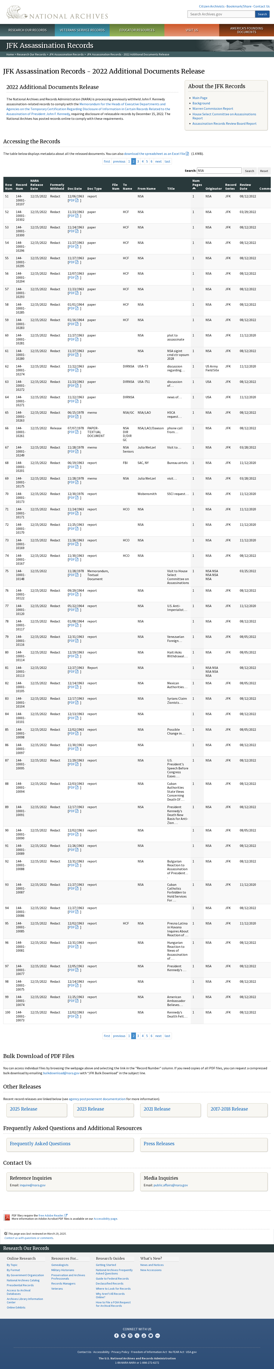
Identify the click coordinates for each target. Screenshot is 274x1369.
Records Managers (63, 1283)
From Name (147, 188)
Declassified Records (110, 1283)
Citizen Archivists (212, 6)
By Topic (12, 1265)
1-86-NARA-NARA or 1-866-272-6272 (137, 1363)
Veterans (57, 1288)
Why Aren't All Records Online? (110, 1295)
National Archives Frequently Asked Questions (114, 1271)
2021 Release (157, 1109)
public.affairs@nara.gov (170, 1185)
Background (201, 103)
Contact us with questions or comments (28, 1238)
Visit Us (192, 30)
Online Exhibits (16, 1307)
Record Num (21, 186)
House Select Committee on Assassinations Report (224, 116)
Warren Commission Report (212, 108)
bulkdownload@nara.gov (61, 1073)
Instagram (130, 1335)
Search (262, 14)
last (167, 161)
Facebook (116, 1335)
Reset (264, 171)
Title (171, 188)
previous (119, 161)
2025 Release (23, 1109)
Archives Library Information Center (25, 1300)
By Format (13, 1270)
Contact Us (261, 6)
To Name (127, 186)
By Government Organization (25, 1275)
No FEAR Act (176, 1352)
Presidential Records (20, 1285)
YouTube (143, 1335)
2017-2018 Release (229, 1109)
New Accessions (151, 1270)
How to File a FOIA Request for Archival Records (113, 1304)
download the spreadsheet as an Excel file (154, 153)
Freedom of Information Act (149, 1352)
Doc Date (75, 188)
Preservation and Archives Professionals (68, 1276)
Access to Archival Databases (18, 1292)
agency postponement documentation (97, 1099)
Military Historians (62, 1270)
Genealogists (59, 1265)
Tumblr (137, 1335)
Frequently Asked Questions (40, 1143)
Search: (190, 170)
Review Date (245, 186)
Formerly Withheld (57, 186)
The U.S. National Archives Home (57, 12)
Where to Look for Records (113, 1288)
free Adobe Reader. (51, 1215)
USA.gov (191, 1352)
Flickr (157, 1335)
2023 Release (90, 1109)
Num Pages (197, 182)
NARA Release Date (36, 184)
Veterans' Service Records (82, 30)
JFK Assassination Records (66, 54)
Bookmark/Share (239, 6)
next (158, 161)
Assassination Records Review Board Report (224, 123)
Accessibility (101, 1352)
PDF (72, 200)
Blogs (150, 1335)
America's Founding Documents (246, 30)
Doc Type (94, 188)
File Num (115, 186)
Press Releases (159, 1143)
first (107, 161)
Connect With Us (137, 1329)
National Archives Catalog (23, 1280)
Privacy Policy (120, 1352)
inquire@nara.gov (32, 1185)
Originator (214, 188)
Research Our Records (27, 30)
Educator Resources (137, 30)
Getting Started (106, 1265)
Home (10, 54)
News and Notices (152, 1265)
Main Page (199, 98)
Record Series (230, 186)
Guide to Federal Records (112, 1278)
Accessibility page (105, 1219)
